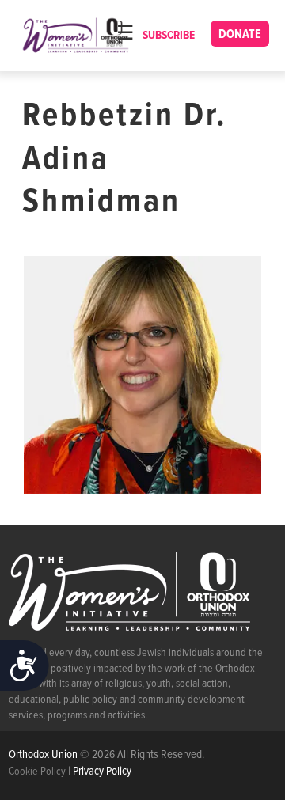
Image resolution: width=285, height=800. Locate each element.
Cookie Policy (37, 771)
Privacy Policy (102, 771)
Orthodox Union (44, 755)
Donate (239, 34)
